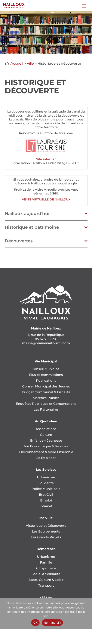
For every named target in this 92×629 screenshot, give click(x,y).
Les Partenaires (46, 409)
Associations (46, 429)
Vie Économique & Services (46, 446)
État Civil (46, 495)
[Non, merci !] (87, 613)
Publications (46, 380)
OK (35, 622)
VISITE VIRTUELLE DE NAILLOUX (46, 199)
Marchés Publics (46, 398)
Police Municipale (46, 489)
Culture (46, 435)
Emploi (46, 500)
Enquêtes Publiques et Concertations (46, 404)
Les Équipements (46, 531)
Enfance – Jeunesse (46, 440)
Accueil (16, 63)
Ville (30, 63)
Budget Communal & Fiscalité (46, 392)
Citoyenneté (46, 568)
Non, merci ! (52, 622)
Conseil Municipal (46, 369)
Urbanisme (46, 477)
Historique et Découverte (46, 526)
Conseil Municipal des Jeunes (46, 386)
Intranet (46, 506)
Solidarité (46, 483)
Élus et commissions (46, 375)
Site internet (46, 159)
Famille (46, 562)
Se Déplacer (46, 458)
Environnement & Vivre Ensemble (46, 452)
